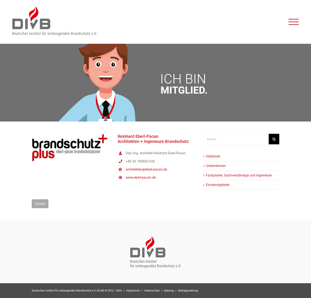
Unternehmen (216, 166)
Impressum (133, 290)
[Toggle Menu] (294, 22)
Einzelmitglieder (218, 185)
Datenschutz (152, 290)
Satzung (169, 290)
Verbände (213, 156)
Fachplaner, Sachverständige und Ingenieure (239, 175)
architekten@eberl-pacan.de (146, 169)
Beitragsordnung (188, 290)
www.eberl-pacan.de (141, 177)
